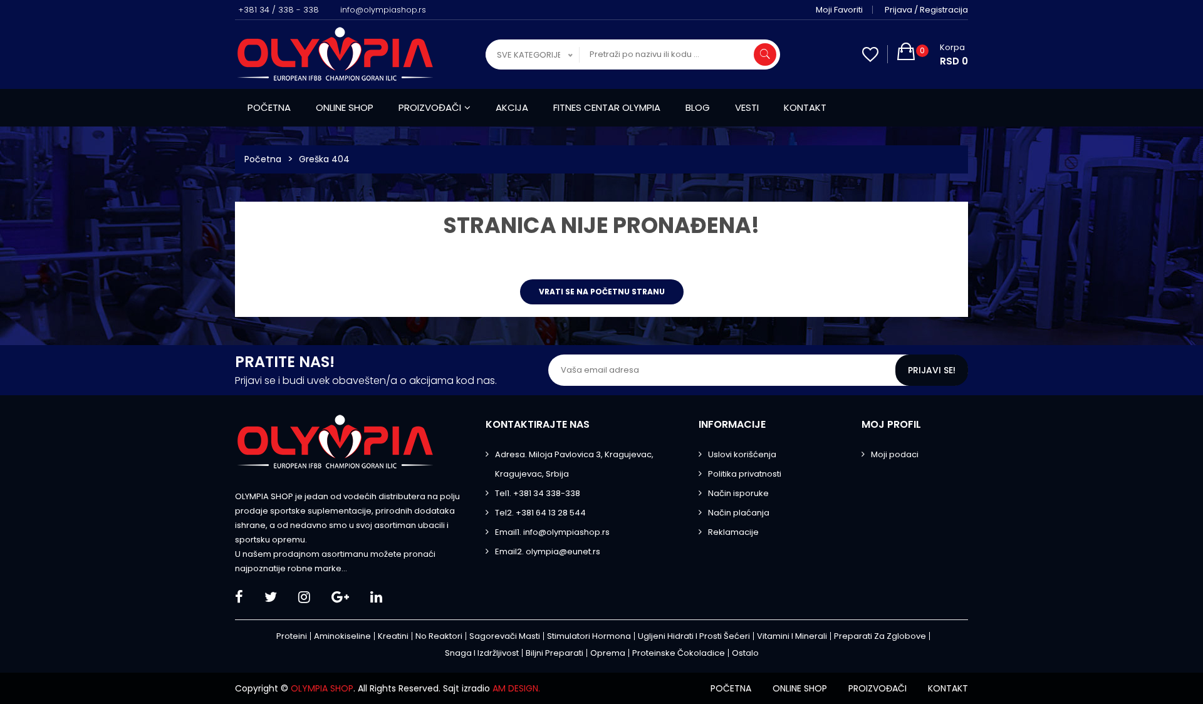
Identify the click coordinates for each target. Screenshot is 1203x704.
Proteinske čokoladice (678, 653)
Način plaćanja (738, 513)
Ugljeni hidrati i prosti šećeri (694, 636)
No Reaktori (438, 636)
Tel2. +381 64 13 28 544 (540, 513)
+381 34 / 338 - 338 (278, 10)
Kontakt (805, 107)
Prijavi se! (932, 370)
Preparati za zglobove (880, 636)
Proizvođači (429, 107)
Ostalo (745, 653)
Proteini (291, 636)
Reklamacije (733, 532)
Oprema (607, 653)
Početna (269, 107)
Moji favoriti (839, 10)
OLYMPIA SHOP (322, 688)
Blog (697, 107)
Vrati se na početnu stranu (602, 291)
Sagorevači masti (504, 636)
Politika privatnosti (744, 474)
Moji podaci (895, 454)
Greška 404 (324, 159)
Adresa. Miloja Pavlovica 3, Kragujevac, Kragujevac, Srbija (574, 464)
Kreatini (393, 636)
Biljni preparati (554, 653)
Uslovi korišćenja (742, 454)
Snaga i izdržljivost (482, 653)
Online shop (344, 107)
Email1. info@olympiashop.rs (552, 532)
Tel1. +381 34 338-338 (537, 493)
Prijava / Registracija (926, 10)
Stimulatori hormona (589, 636)
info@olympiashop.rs (383, 10)
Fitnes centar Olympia (606, 107)
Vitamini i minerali (792, 636)
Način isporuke (738, 493)
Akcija (512, 107)
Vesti (747, 107)
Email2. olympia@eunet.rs (547, 551)
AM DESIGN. (516, 688)
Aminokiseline (342, 636)
